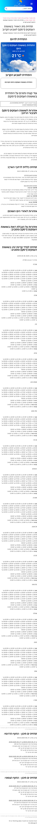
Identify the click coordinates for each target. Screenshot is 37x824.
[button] (31, 3)
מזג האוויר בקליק (30, 18)
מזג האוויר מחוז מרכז (16, 18)
